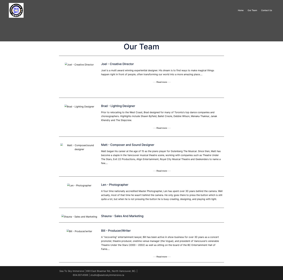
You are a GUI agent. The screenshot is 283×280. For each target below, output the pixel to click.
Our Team (252, 10)
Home (240, 10)
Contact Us (266, 10)
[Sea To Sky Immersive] (16, 10)
